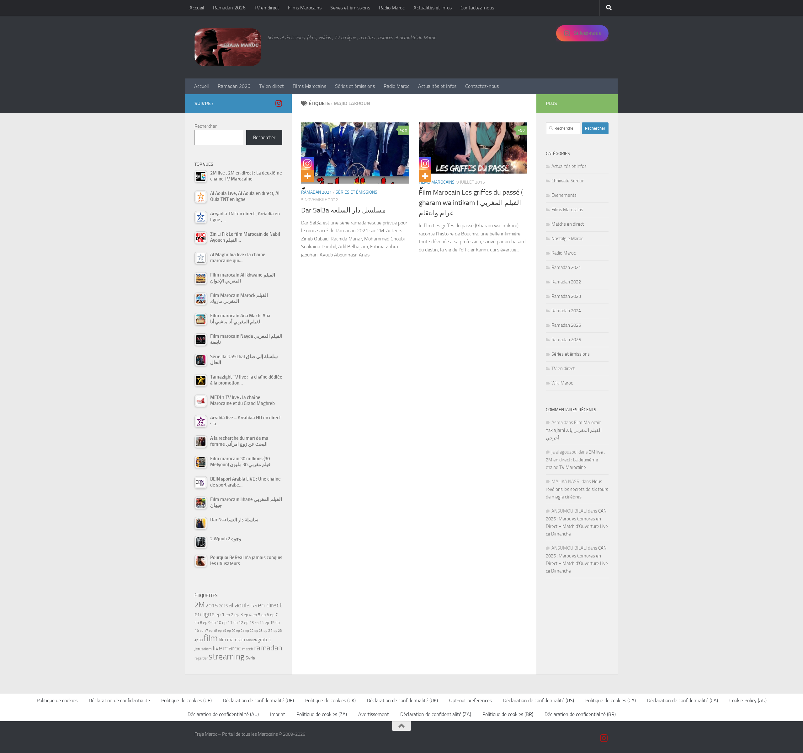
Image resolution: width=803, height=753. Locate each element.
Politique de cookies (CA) (610, 700)
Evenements (564, 195)
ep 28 (278, 631)
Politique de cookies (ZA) (321, 714)
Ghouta (251, 640)
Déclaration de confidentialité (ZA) (435, 714)
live (217, 648)
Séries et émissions (350, 8)
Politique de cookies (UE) (186, 700)
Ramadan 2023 (566, 296)
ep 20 (231, 631)
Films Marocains (305, 8)
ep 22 (249, 631)
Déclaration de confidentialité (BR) (580, 714)
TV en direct (266, 8)
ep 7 (274, 614)
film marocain (232, 640)
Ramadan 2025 (566, 325)
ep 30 (198, 640)
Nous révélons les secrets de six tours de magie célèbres (577, 489)
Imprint (277, 714)
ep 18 (213, 631)
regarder (201, 658)
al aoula (239, 605)
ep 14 (259, 623)
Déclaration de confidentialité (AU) (223, 714)
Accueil (196, 8)
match (247, 649)
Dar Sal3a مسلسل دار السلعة (343, 210)
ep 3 (238, 614)
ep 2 (229, 614)
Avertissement (373, 714)
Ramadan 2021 (566, 267)
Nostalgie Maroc (567, 238)
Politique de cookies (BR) (507, 714)
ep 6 (265, 614)
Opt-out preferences (470, 700)
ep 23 (258, 631)
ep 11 (227, 622)
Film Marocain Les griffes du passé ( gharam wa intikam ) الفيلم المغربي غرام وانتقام (471, 202)
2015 (211, 605)
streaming (227, 657)
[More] (307, 176)
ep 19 (222, 631)
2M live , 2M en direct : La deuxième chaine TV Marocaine (575, 459)
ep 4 (248, 614)
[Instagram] (307, 163)
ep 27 (268, 630)
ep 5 (256, 614)
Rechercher (205, 126)
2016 (223, 606)
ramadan (268, 647)
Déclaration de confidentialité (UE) (258, 700)
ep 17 (204, 630)
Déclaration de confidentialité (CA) (682, 700)
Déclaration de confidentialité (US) (538, 700)
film (211, 638)
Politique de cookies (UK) (330, 700)
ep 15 (269, 622)
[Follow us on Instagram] (278, 103)
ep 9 (206, 622)
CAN (254, 606)
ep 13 (249, 622)
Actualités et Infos (432, 8)
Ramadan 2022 (566, 282)
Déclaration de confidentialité (119, 700)
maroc (232, 648)
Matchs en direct (567, 224)
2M (199, 605)
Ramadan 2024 (566, 311)
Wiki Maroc (562, 383)
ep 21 (240, 630)
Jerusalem (203, 649)
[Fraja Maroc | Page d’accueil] (227, 47)
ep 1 (220, 614)
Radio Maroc (392, 8)
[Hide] (303, 188)
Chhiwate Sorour (567, 181)
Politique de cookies (57, 700)
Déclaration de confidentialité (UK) (402, 700)
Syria (250, 657)
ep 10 (216, 622)
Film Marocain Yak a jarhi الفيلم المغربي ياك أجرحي (574, 430)
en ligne (204, 614)
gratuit (264, 640)
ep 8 (198, 622)
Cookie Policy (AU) (748, 700)
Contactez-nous (477, 8)
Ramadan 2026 (229, 8)
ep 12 (238, 622)
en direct (270, 605)
